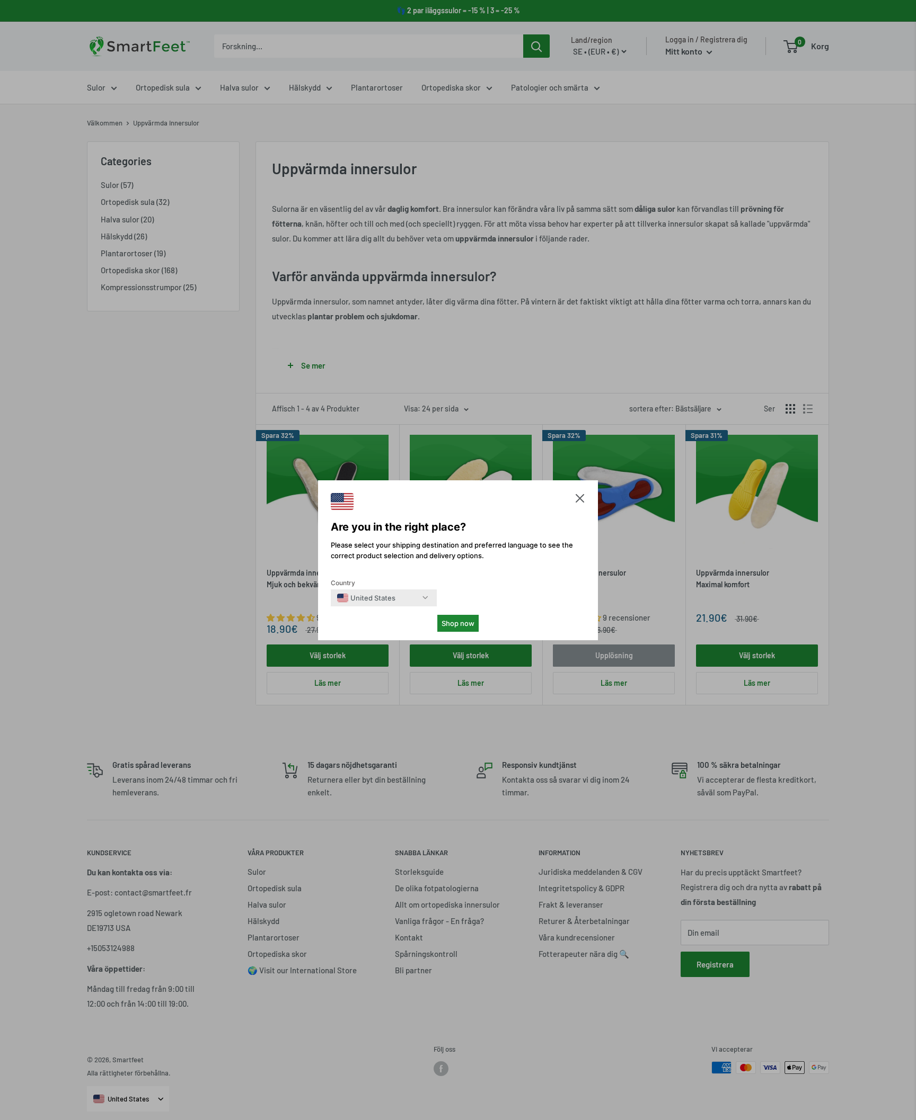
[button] (580, 500)
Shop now (458, 623)
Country (343, 583)
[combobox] (366, 598)
